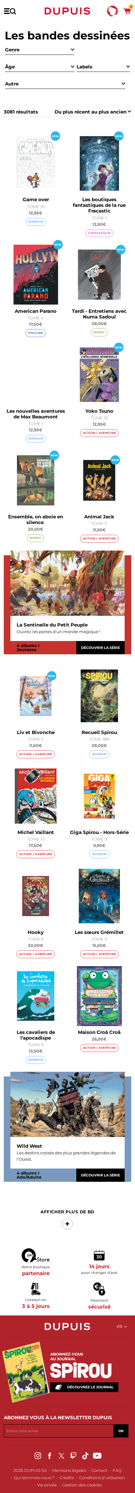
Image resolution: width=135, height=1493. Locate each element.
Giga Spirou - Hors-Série (99, 832)
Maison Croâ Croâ (99, 1032)
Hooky (36, 932)
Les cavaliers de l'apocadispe (36, 1035)
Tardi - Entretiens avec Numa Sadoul (99, 314)
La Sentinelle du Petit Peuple (52, 625)
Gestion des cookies (82, 1484)
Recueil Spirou (99, 732)
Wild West (29, 1146)
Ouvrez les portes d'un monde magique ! (58, 631)
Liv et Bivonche (36, 732)
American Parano (36, 311)
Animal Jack (99, 517)
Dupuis (67, 11)
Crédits (67, 1477)
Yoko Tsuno (99, 411)
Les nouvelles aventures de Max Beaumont (36, 414)
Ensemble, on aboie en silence (35, 519)
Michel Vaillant (36, 832)
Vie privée (47, 1484)
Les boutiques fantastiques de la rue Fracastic (99, 205)
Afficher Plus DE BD (67, 1211)
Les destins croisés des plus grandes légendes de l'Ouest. (66, 1156)
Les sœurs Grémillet (99, 932)
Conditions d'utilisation (102, 1477)
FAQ (117, 1470)
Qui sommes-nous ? (34, 1477)
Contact (99, 1470)
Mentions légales (69, 1470)
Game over (36, 199)
